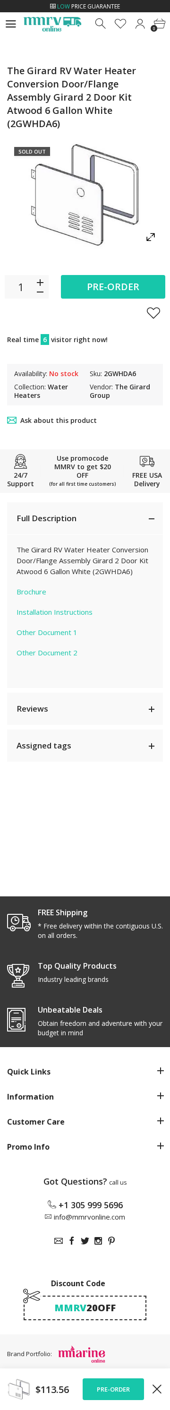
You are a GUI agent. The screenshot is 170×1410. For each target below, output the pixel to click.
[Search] (101, 23)
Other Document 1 (47, 632)
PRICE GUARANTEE (88, 6)
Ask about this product (58, 420)
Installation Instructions (55, 612)
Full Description (46, 518)
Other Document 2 (47, 652)
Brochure (31, 591)
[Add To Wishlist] (153, 313)
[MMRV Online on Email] (58, 1241)
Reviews (32, 708)
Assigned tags (44, 745)
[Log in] (140, 23)
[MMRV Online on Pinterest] (111, 1241)
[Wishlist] (120, 23)
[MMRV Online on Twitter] (85, 1241)
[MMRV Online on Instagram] (98, 1241)
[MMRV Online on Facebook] (71, 1241)
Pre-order (113, 286)
